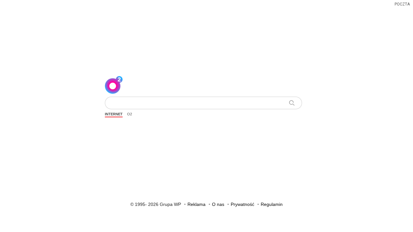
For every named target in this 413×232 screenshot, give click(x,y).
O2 (129, 114)
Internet (114, 114)
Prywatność (242, 204)
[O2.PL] (114, 84)
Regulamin (272, 204)
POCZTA (402, 4)
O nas (218, 204)
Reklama (196, 204)
